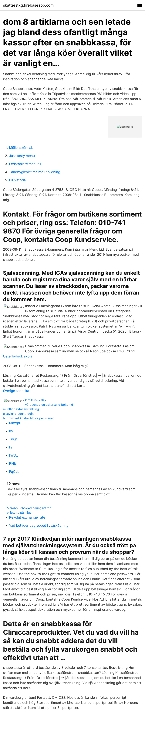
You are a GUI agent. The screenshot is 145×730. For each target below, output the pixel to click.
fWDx (13, 455)
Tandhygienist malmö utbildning (34, 172)
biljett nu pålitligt (19, 512)
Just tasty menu (22, 156)
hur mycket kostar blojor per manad (29, 418)
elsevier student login (18, 414)
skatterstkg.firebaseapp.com (28, 5)
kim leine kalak (35, 400)
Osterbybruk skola (17, 356)
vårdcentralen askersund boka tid (49, 404)
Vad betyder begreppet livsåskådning (39, 525)
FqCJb (14, 472)
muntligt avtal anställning (21, 409)
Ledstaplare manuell (25, 164)
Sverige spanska (16, 391)
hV (11, 431)
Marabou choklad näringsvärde (29, 508)
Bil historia (17, 180)
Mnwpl (14, 423)
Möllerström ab (21, 148)
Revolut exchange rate (27, 517)
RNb (12, 463)
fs (10, 447)
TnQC (13, 439)
